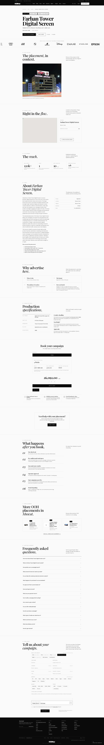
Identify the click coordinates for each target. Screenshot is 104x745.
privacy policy (55, 706)
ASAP (54, 686)
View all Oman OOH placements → (52, 533)
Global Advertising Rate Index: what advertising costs (35, 250)
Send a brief (41, 34)
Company (41, 665)
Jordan (65, 678)
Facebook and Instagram (53, 727)
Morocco (69, 678)
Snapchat (50, 734)
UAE (36, 678)
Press (53, 654)
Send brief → (45, 710)
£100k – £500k (47, 686)
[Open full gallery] (42, 80)
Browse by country (39, 730)
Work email (55, 660)
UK (32, 678)
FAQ (62, 730)
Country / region (63, 671)
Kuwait (48, 678)
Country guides (64, 727)
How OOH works (64, 729)
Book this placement (29, 34)
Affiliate (75, 729)
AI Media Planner (64, 725)
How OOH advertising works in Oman (32, 249)
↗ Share (53, 34)
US (38, 681)
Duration (34, 352)
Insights (63, 722)
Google (50, 724)
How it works (64, 724)
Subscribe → (31, 726)
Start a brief (85, 3)
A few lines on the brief (36, 691)
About (75, 722)
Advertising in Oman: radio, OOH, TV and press (34, 248)
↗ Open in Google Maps (67, 139)
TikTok (50, 729)
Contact (75, 724)
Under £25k (34, 686)
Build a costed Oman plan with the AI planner (33, 252)
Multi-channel (45, 657)
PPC (49, 722)
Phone (41, 671)
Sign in (79, 3)
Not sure (38, 688)
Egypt (61, 678)
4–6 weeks (59, 686)
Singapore (34, 681)
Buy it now (36, 389)
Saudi (40, 678)
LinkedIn (50, 730)
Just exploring (56, 688)
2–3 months (65, 686)
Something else (52, 657)
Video (44, 654)
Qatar (44, 678)
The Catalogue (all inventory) (41, 722)
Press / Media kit (77, 725)
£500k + (33, 688)
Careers (75, 727)
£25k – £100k (40, 686)
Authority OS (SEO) (52, 725)
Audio (35, 654)
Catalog (24, 9)
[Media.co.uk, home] (18, 3)
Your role (63, 665)
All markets (42, 681)
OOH (28, 9)
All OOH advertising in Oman (30, 246)
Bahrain (52, 678)
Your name (33, 660)
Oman (32, 9)
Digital (36, 657)
